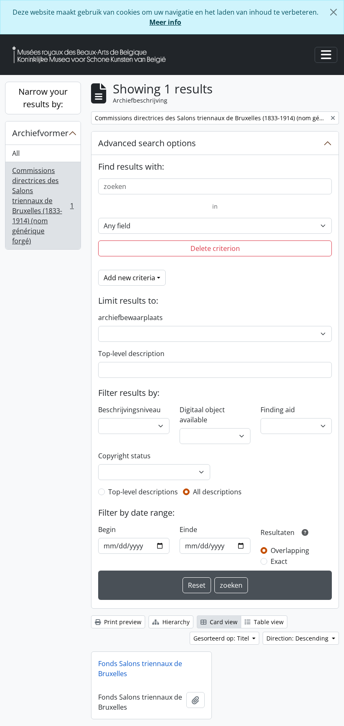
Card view (222, 622)
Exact (279, 561)
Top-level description (131, 353)
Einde (188, 529)
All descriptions (217, 491)
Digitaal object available (202, 414)
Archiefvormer (40, 133)
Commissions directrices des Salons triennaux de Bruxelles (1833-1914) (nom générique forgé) (43, 205)
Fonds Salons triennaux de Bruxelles (140, 668)
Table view (268, 622)
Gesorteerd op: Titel (222, 638)
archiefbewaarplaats (130, 317)
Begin (107, 529)
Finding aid (278, 409)
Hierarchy (175, 622)
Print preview (121, 622)
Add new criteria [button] (129, 277)
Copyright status (124, 455)
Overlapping (290, 550)
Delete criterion (215, 248)
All (16, 153)
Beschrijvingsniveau (129, 409)
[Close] (333, 12)
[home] (92, 55)
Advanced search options (147, 143)
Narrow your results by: (43, 98)
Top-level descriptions (143, 491)
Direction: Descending (298, 638)
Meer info (165, 22)
